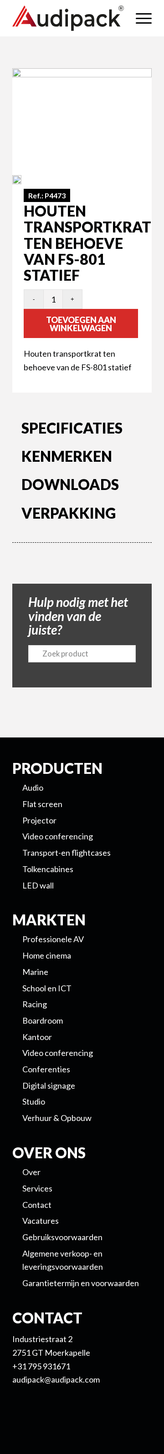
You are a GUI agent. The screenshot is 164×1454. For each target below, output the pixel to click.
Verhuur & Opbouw (57, 1118)
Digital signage (48, 1085)
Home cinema (46, 955)
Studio (33, 1101)
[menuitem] (139, 18)
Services (37, 1188)
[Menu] (139, 18)
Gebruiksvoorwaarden (62, 1237)
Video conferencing (57, 1053)
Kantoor (37, 1037)
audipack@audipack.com (56, 1379)
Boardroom (42, 1020)
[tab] (82, 430)
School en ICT (47, 988)
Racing (34, 1004)
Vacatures (40, 1221)
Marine (35, 972)
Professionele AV (53, 939)
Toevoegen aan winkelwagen (81, 324)
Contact (36, 1205)
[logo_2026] (68, 18)
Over (31, 1172)
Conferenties (46, 1069)
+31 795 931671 (41, 1366)
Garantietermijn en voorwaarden (80, 1283)
